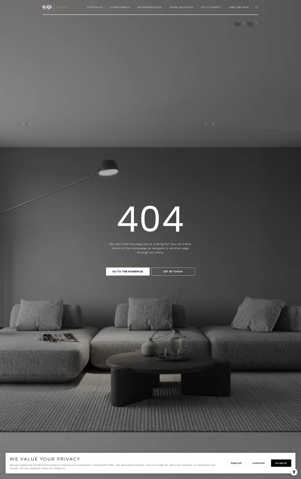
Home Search (120, 7)
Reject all (236, 463)
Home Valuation (181, 7)
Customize (258, 463)
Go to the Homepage (128, 271)
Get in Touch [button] (173, 271)
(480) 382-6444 (239, 7)
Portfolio (95, 7)
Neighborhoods (150, 7)
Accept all (281, 463)
